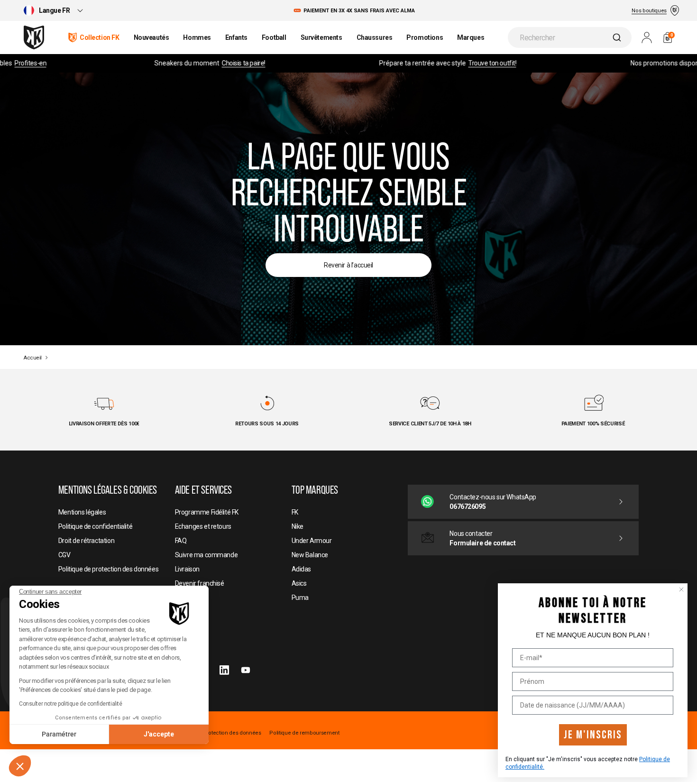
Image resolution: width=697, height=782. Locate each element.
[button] (20, 765)
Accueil (33, 358)
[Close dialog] (681, 589)
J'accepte (159, 734)
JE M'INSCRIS (593, 735)
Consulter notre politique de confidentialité (70, 703)
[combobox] (570, 37)
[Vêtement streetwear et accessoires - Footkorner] (34, 37)
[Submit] (618, 37)
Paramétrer (59, 734)
